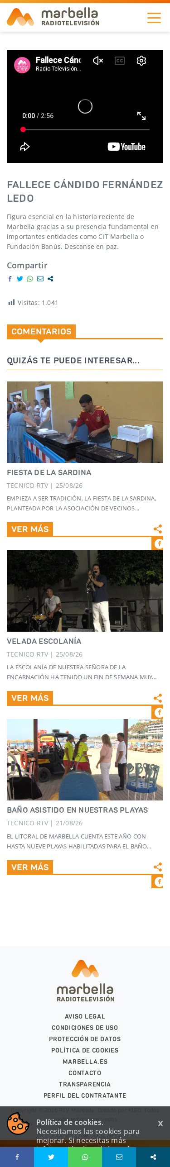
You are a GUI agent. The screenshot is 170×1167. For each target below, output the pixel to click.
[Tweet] (20, 279)
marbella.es (85, 1062)
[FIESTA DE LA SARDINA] (85, 422)
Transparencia (85, 1084)
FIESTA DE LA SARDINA (49, 472)
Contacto (85, 1073)
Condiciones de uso (85, 1028)
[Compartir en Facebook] (10, 279)
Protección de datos (85, 1039)
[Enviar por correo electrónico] (40, 279)
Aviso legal (85, 1016)
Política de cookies (84, 1050)
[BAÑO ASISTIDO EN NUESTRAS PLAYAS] (85, 759)
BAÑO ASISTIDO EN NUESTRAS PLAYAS (77, 810)
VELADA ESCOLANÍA (44, 641)
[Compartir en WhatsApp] (30, 279)
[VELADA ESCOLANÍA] (85, 591)
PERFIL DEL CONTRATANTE (85, 1096)
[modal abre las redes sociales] (50, 279)
